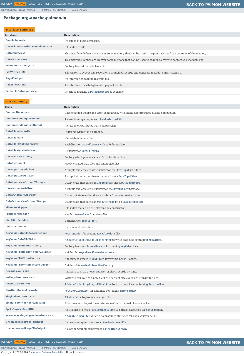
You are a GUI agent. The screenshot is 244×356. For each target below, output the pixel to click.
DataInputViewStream (20, 175)
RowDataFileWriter (18, 283)
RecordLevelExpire (17, 271)
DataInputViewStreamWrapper (25, 182)
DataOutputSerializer (19, 188)
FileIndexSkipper (16, 207)
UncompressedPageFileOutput (25, 328)
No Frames (59, 10)
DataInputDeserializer (20, 169)
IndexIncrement (16, 226)
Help (80, 4)
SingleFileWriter (16, 296)
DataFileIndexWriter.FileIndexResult (29, 46)
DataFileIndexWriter (19, 131)
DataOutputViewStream (21, 194)
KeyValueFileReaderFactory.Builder (28, 252)
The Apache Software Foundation (46, 352)
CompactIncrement (18, 112)
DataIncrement (15, 163)
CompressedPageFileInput (23, 118)
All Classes (79, 10)
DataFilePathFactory (19, 156)
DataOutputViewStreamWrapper (27, 201)
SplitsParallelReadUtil (20, 309)
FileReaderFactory (17, 65)
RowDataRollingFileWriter (22, 290)
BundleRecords (15, 40)
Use (40, 4)
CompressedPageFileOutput (24, 125)
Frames (46, 10)
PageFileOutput (16, 84)
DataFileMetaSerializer (20, 150)
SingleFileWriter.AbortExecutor (25, 302)
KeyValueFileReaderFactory (23, 245)
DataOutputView (16, 59)
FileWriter (12, 72)
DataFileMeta (14, 137)
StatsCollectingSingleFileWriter (26, 315)
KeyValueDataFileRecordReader (26, 233)
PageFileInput (15, 78)
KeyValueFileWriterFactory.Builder (28, 264)
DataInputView (15, 53)
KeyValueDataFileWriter (21, 239)
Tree (47, 4)
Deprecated (59, 4)
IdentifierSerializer (18, 220)
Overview (7, 4)
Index (71, 4)
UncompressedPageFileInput (24, 321)
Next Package (27, 10)
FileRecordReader (17, 214)
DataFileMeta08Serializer (22, 144)
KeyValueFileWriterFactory (23, 258)
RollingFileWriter (16, 277)
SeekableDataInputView (21, 91)
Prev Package (9, 10)
